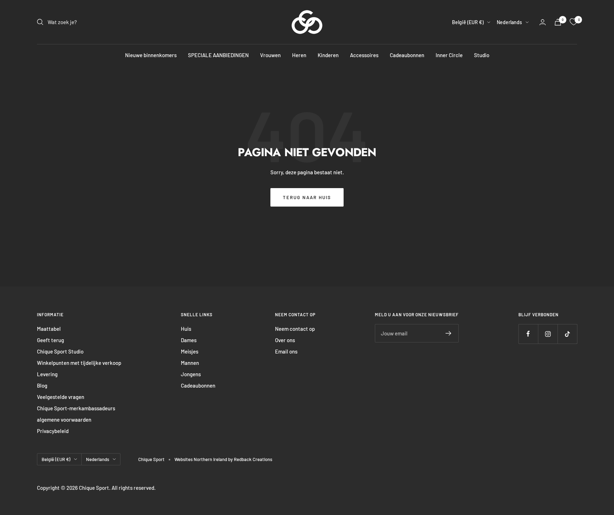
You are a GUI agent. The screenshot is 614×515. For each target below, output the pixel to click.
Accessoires (364, 55)
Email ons (286, 351)
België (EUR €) (468, 22)
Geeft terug (50, 340)
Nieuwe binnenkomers (151, 55)
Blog (42, 385)
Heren (299, 55)
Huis (186, 328)
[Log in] (542, 22)
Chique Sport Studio (60, 351)
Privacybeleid (53, 431)
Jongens (191, 374)
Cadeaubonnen (407, 55)
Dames (188, 340)
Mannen (190, 363)
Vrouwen (270, 55)
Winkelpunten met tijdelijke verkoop (79, 363)
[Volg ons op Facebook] (528, 334)
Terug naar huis (307, 197)
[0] (573, 22)
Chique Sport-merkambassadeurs (76, 408)
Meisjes (189, 351)
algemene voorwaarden (64, 419)
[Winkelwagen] (557, 22)
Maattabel (49, 328)
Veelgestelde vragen (60, 397)
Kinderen (328, 55)
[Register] (449, 333)
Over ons (285, 340)
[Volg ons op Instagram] (548, 334)
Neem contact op (295, 328)
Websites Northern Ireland (201, 459)
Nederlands (509, 22)
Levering (47, 374)
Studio (481, 55)
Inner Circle (449, 55)
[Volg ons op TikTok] (567, 334)
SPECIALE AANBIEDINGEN (218, 55)
